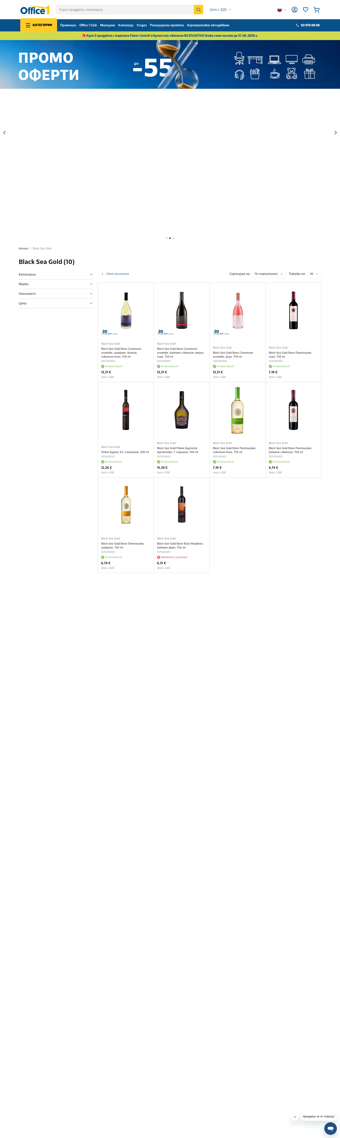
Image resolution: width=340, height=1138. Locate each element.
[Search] (198, 9)
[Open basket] (316, 9)
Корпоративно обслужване (208, 25)
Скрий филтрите (117, 274)
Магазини (107, 25)
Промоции (68, 25)
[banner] (170, 64)
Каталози (125, 25)
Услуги (142, 25)
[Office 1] (34, 9)
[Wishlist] (305, 9)
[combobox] (221, 9)
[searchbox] (129, 10)
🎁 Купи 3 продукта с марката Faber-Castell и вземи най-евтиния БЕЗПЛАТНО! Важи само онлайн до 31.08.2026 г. (170, 36)
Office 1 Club (88, 25)
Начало (23, 248)
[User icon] (294, 9)
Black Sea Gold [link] (42, 248)
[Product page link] (126, 310)
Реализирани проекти (167, 25)
